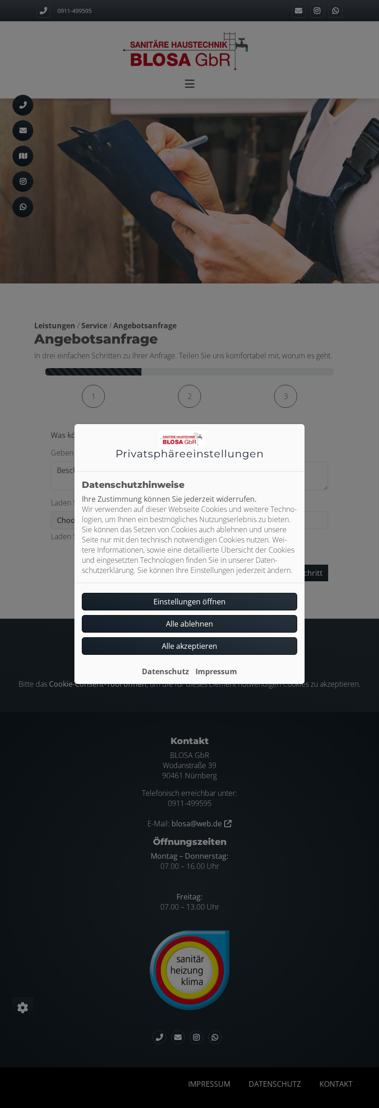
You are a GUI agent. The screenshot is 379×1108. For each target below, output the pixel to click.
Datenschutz (165, 671)
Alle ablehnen (189, 624)
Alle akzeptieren (189, 646)
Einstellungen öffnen (189, 602)
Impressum (216, 671)
